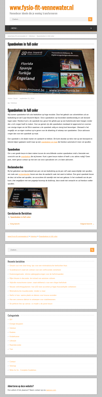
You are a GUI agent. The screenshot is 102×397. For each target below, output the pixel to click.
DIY (11, 320)
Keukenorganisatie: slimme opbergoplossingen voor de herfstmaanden (36, 274)
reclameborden (24, 174)
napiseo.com (51, 390)
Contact (13, 362)
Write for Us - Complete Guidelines (23, 370)
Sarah (15, 98)
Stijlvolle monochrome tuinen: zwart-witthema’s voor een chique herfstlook (38, 283)
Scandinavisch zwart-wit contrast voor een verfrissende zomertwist (35, 270)
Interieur (14, 103)
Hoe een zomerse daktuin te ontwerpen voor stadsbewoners (33, 299)
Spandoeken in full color (20, 217)
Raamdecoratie (15, 345)
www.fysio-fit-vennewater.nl (42, 7)
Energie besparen (16, 324)
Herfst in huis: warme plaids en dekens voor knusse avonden (33, 295)
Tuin (11, 349)
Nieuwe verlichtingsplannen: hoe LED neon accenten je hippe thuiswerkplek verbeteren (43, 287)
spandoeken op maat (49, 142)
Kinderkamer (14, 336)
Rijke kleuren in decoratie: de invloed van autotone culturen (32, 278)
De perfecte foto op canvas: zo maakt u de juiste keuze (31, 304)
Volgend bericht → (87, 224)
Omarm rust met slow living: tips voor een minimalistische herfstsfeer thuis (38, 266)
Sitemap (13, 366)
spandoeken (25, 157)
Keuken (12, 332)
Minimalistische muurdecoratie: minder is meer (27, 291)
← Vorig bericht (14, 224)
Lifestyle (13, 341)
